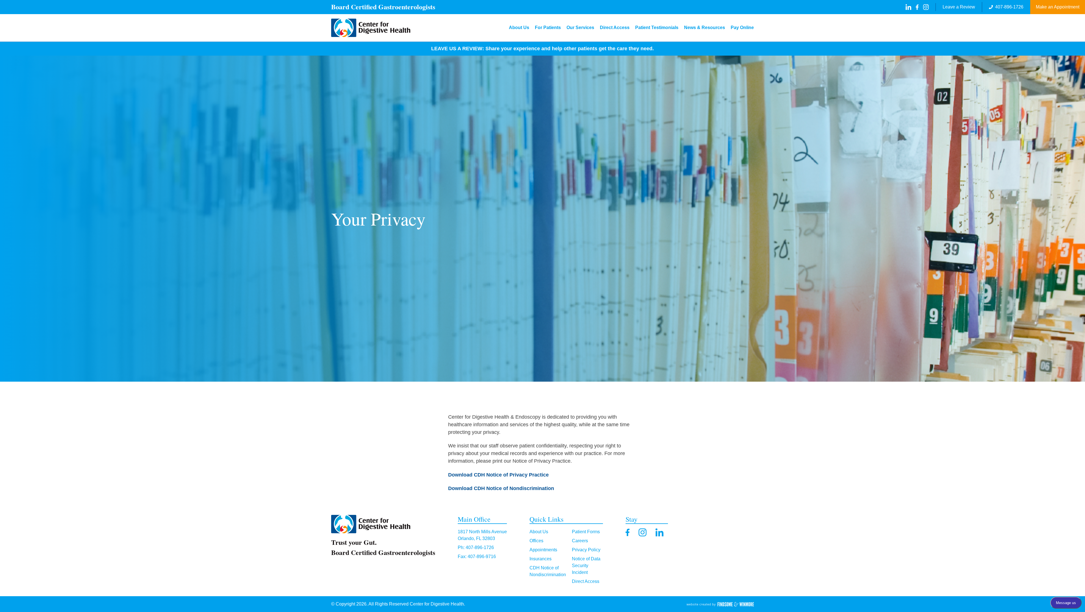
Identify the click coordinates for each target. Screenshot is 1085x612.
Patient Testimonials (656, 27)
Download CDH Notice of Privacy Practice (498, 475)
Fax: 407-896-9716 (477, 556)
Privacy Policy (586, 549)
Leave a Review (959, 7)
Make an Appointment (1057, 7)
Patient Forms (586, 531)
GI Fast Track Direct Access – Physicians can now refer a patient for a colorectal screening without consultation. (562, 48)
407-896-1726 (1009, 7)
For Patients (548, 27)
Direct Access (615, 27)
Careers (580, 540)
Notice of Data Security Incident (586, 565)
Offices (536, 540)
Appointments (543, 549)
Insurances (541, 558)
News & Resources (704, 27)
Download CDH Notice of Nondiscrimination (501, 488)
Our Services (580, 27)
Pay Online (742, 27)
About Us (519, 27)
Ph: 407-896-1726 (476, 547)
